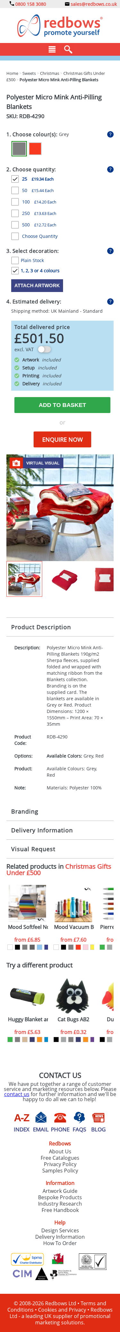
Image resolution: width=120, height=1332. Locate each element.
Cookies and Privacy (62, 1309)
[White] (10, 947)
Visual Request (33, 849)
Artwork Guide (60, 1190)
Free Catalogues (60, 1157)
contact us (16, 1094)
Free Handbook (60, 1210)
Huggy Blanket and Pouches (28, 1019)
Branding (24, 811)
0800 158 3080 (30, 4)
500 (39, 225)
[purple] (93, 1039)
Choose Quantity (40, 236)
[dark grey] (32, 947)
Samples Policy (60, 1170)
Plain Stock (32, 260)
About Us (60, 1151)
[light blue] (39, 947)
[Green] (102, 947)
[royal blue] (47, 947)
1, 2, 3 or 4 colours (40, 270)
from (27, 940)
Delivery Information (42, 830)
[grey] (25, 947)
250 (39, 213)
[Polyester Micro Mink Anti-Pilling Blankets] (60, 507)
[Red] (35, 148)
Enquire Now (62, 439)
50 (38, 190)
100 (39, 202)
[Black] (17, 947)
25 (38, 179)
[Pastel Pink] (85, 947)
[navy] (32, 1039)
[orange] (39, 1039)
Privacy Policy (60, 1164)
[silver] (109, 947)
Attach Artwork (37, 285)
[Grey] (19, 148)
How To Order (60, 1243)
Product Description (41, 627)
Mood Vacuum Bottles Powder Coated (74, 927)
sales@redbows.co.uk (93, 4)
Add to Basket (62, 405)
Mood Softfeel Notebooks (28, 927)
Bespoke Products (60, 1197)
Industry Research (60, 1203)
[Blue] (47, 1039)
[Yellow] (93, 947)
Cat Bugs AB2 (73, 1019)
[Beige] (25, 1039)
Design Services (60, 1230)
